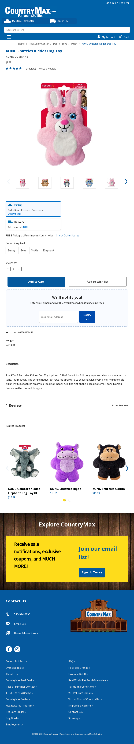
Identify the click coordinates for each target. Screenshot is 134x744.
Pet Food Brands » (79, 667)
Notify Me (87, 317)
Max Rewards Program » (20, 705)
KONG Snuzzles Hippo (65, 489)
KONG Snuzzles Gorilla (108, 489)
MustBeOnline (95, 734)
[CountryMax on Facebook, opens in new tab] (7, 648)
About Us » (12, 674)
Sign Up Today (92, 572)
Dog (55, 43)
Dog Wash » (12, 718)
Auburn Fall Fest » (16, 661)
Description (12, 364)
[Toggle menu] (8, 36)
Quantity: (11, 262)
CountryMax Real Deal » (20, 680)
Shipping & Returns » (80, 705)
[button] (33, 209)
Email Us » (20, 623)
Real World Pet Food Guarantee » (88, 680)
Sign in (110, 3)
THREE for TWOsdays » (19, 693)
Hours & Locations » (26, 633)
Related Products (15, 426)
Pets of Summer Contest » (21, 686)
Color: (15, 243)
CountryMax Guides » (18, 699)
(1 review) (30, 68)
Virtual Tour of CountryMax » (85, 699)
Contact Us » (75, 712)
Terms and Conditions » (82, 686)
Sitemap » (74, 718)
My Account (109, 37)
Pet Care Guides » (16, 712)
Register (124, 3)
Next (125, 181)
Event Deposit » (15, 667)
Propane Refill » (78, 674)
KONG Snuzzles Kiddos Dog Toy (98, 43)
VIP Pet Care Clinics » (80, 693)
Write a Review (47, 68)
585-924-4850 (22, 614)
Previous (8, 181)
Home (21, 43)
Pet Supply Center (39, 43)
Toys (64, 43)
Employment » (14, 724)
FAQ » (71, 661)
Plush (74, 43)
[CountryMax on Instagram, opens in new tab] (16, 648)
